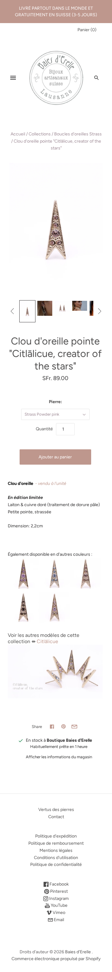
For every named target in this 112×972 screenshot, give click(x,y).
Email (58, 919)
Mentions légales (56, 850)
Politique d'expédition (56, 836)
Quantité (44, 429)
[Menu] (13, 78)
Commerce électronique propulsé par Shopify (56, 958)
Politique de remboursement (56, 843)
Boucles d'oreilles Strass (78, 134)
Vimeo (58, 912)
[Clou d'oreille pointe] (27, 311)
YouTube (59, 905)
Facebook (59, 884)
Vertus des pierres (56, 809)
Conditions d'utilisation (56, 857)
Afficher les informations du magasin (59, 757)
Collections (40, 134)
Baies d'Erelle (78, 952)
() (86, 29)
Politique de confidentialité (56, 864)
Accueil (18, 134)
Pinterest (58, 891)
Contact (56, 816)
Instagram (58, 898)
